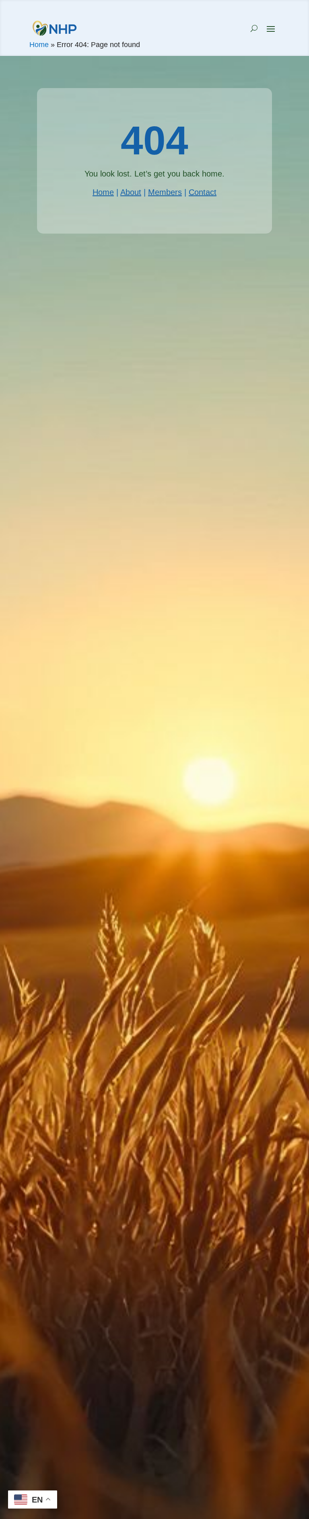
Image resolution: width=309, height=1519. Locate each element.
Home (39, 45)
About (130, 192)
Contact (202, 192)
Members (165, 192)
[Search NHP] (254, 28)
